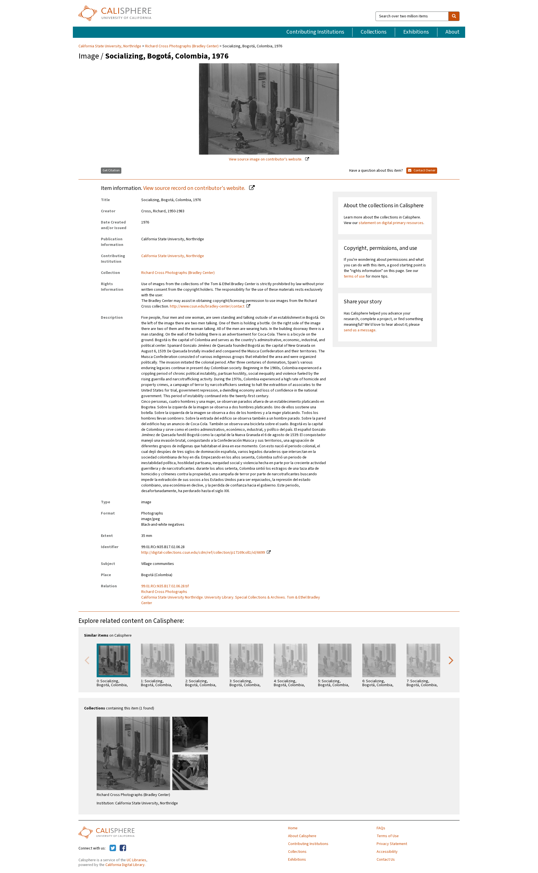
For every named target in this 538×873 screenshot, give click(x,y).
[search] (454, 16)
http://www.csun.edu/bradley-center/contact (207, 306)
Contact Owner (424, 170)
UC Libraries (136, 860)
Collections (373, 32)
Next (451, 660)
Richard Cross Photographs (164, 592)
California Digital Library (125, 865)
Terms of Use (388, 836)
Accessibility (387, 852)
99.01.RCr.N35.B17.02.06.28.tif (165, 586)
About (453, 32)
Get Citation (111, 170)
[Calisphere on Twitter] (113, 848)
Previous (87, 660)
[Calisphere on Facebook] (123, 848)
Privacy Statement (392, 844)
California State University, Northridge (110, 46)
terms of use (354, 276)
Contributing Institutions (315, 32)
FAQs (381, 828)
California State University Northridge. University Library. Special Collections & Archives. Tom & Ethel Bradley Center (230, 600)
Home (293, 828)
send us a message (359, 330)
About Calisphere (302, 836)
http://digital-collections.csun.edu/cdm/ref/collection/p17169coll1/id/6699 (203, 552)
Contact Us (386, 860)
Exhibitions (416, 32)
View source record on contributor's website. (194, 188)
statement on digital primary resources (391, 223)
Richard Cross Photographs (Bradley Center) (182, 46)
